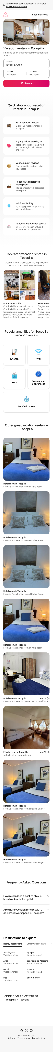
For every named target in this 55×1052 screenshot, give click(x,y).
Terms (20, 1038)
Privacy (11, 1038)
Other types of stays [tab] (36, 944)
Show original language (16, 6)
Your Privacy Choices (35, 1038)
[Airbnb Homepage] (5, 14)
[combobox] (26, 65)
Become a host (40, 14)
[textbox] (15, 74)
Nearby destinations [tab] (12, 944)
